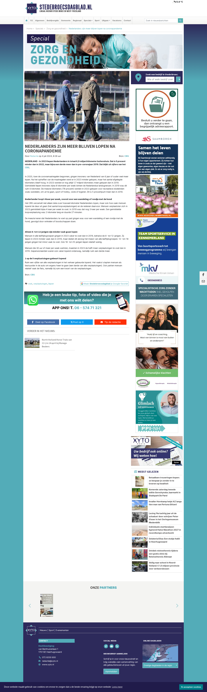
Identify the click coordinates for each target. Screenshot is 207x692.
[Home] (26, 20)
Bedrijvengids (53, 20)
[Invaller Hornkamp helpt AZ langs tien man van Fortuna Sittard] (140, 505)
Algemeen (39, 20)
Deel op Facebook (45, 322)
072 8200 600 (49, 657)
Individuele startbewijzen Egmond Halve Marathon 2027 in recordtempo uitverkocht (165, 530)
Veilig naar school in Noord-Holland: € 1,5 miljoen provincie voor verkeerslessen (164, 565)
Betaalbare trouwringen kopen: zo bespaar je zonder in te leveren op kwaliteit (164, 480)
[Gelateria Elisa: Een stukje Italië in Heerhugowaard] (140, 542)
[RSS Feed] (117, 646)
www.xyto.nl (48, 664)
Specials (39, 28)
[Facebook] (106, 646)
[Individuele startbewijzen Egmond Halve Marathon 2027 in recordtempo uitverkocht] (140, 530)
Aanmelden (111, 671)
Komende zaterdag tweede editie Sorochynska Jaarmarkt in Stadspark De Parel (165, 492)
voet (30, 283)
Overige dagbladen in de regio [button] (158, 665)
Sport (97, 20)
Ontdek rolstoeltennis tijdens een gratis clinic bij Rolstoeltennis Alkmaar (163, 553)
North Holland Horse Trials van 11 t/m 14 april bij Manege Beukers (57, 343)
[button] (26, 606)
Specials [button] (87, 20)
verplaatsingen (40, 283)
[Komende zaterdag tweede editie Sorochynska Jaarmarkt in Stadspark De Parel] (140, 493)
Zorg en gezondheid (56, 28)
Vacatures (116, 20)
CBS (126, 156)
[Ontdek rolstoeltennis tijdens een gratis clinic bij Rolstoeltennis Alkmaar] (140, 554)
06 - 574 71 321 (88, 308)
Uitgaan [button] (105, 20)
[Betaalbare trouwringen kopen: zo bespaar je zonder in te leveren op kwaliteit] (140, 481)
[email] (203, 281)
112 (31, 20)
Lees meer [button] (117, 687)
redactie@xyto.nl (50, 661)
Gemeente (66, 20)
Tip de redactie (112, 322)
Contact (127, 20)
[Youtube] (111, 646)
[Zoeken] (180, 20)
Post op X (78, 322)
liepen (51, 283)
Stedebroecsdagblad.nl (65, 7)
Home (29, 28)
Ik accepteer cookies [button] (191, 687)
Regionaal (77, 20)
